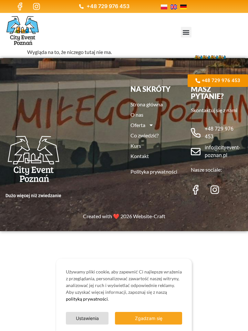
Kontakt (139, 156)
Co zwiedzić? (144, 135)
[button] (186, 32)
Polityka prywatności (153, 171)
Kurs (135, 146)
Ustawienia (87, 318)
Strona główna (146, 104)
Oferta (137, 125)
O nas (136, 115)
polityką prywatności (87, 299)
